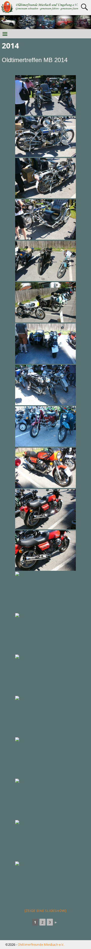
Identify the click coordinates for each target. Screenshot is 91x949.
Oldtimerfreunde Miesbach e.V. (41, 944)
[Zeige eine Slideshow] (45, 910)
